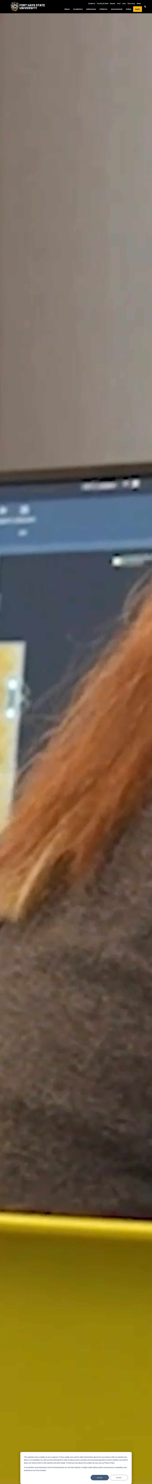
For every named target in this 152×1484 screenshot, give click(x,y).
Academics (78, 9)
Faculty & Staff (102, 3)
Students (91, 3)
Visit (119, 3)
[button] (145, 6)
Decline (119, 1478)
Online (128, 9)
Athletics (103, 9)
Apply (137, 9)
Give (124, 3)
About (67, 9)
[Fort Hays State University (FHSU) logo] (27, 6)
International (116, 9)
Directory (131, 3)
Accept (99, 1478)
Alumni (112, 3)
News (139, 3)
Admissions (91, 9)
